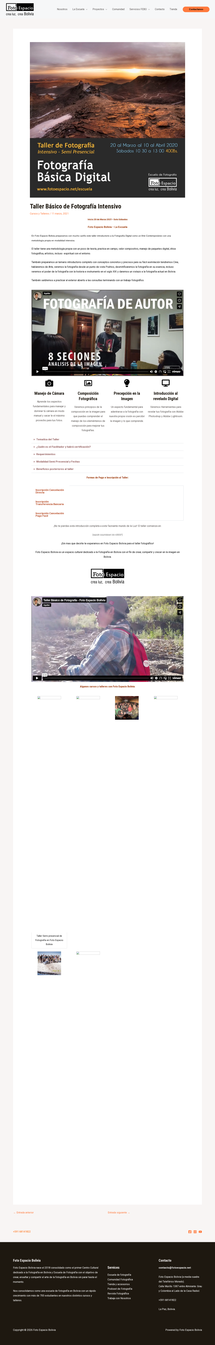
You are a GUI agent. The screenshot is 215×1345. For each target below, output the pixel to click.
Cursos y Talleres (39, 213)
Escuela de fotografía (119, 1274)
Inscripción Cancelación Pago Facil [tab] (50, 514)
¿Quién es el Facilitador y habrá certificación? (63, 446)
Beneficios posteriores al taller (55, 469)
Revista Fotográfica (118, 1293)
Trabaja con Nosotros (119, 1298)
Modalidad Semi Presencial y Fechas (58, 461)
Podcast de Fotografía (120, 1288)
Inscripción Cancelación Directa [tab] (50, 491)
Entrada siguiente (119, 1212)
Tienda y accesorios (119, 1284)
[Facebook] (190, 1231)
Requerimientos (45, 454)
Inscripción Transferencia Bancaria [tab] (50, 503)
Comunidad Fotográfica (120, 1279)
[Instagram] (195, 1231)
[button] (196, 9)
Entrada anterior (23, 1212)
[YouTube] (200, 1231)
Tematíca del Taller (47, 439)
